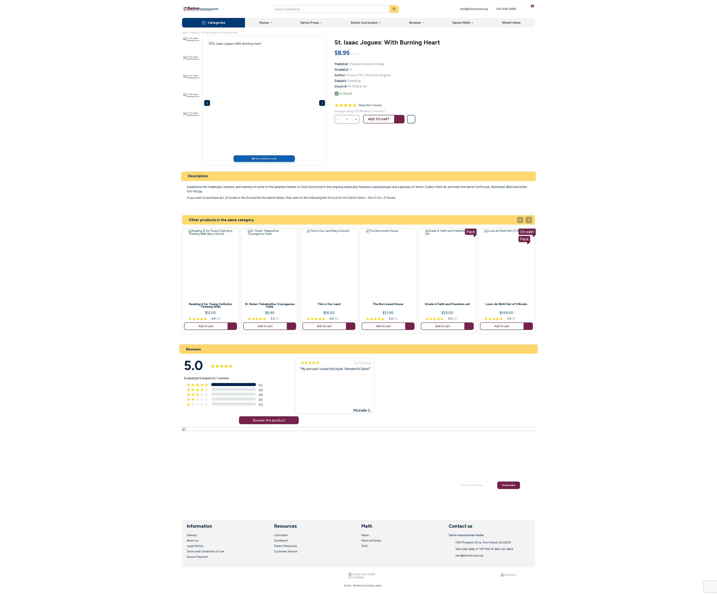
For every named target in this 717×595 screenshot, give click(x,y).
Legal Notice (195, 546)
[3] (345, 105)
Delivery (192, 535)
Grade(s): (341, 69)
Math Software (371, 540)
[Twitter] (202, 576)
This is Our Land (329, 304)
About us (192, 540)
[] (319, 97)
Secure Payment (197, 557)
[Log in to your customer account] (521, 9)
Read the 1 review (370, 105)
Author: (340, 75)
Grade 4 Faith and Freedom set (447, 304)
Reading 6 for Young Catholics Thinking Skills (210, 305)
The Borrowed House (388, 304)
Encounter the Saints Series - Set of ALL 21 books (361, 197)
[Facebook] (195, 576)
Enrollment (281, 540)
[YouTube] (210, 576)
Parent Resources (285, 546)
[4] (350, 105)
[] (204, 97)
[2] (341, 105)
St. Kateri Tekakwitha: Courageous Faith (270, 305)
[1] (336, 105)
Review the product (269, 420)
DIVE (364, 546)
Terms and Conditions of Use (205, 551)
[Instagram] (217, 576)
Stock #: (340, 86)
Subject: (340, 81)
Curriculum (281, 535)
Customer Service (285, 551)
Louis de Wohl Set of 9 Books (506, 304)
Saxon (365, 535)
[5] (354, 105)
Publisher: (341, 64)
